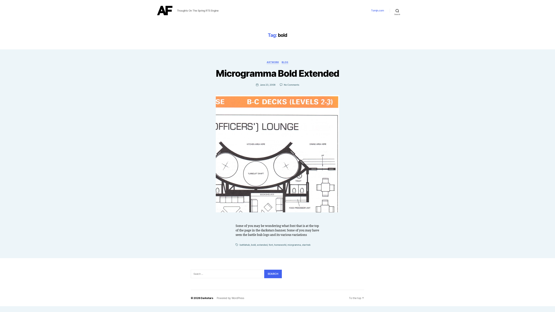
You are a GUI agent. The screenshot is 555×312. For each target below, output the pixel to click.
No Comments (291, 84)
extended (262, 244)
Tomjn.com (377, 10)
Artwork (273, 62)
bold (253, 244)
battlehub (245, 244)
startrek (306, 244)
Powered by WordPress (230, 298)
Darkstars (207, 298)
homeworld (280, 244)
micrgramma (294, 244)
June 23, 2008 (268, 84)
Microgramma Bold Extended (277, 73)
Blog (285, 62)
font (271, 244)
